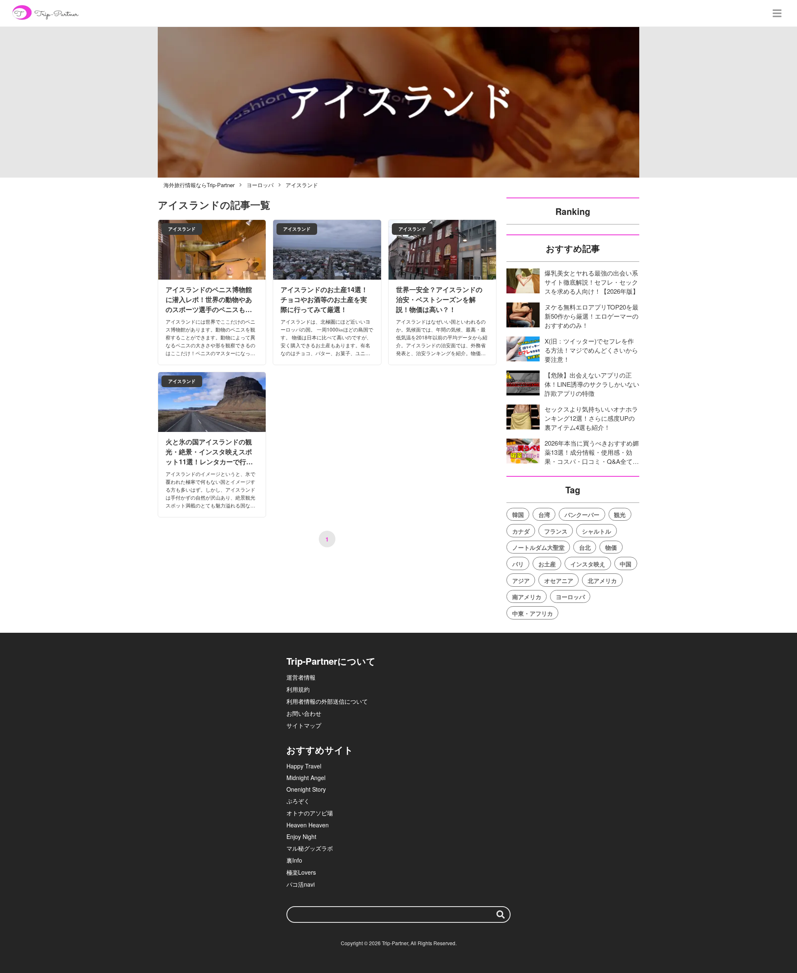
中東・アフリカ (532, 613)
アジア (521, 580)
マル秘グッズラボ (309, 848)
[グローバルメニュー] (777, 13)
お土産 (547, 564)
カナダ (521, 531)
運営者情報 (300, 677)
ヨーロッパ (570, 597)
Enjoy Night (301, 836)
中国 (625, 564)
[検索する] (500, 914)
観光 (620, 514)
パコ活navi (300, 884)
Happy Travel (303, 766)
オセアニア (558, 580)
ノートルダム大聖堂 (538, 547)
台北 (585, 547)
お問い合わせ (303, 713)
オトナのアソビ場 (309, 813)
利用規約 (298, 689)
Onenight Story (306, 789)
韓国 (518, 514)
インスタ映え (587, 564)
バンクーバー (582, 514)
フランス (555, 531)
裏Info (294, 860)
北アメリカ (602, 580)
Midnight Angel (305, 777)
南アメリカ (526, 597)
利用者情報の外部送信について (327, 701)
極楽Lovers (301, 872)
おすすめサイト (319, 749)
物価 (611, 547)
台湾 (544, 514)
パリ (518, 564)
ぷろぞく (298, 801)
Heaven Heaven (307, 825)
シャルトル (596, 531)
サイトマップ (303, 725)
